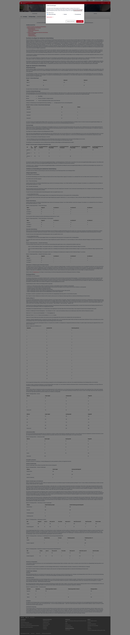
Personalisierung (78, 14)
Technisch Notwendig (52, 14)
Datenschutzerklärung (78, 10)
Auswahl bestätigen (70, 21)
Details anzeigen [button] (49, 17)
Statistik (65, 14)
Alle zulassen (80, 21)
